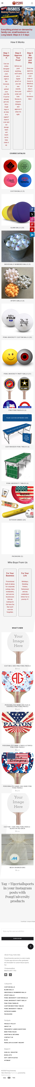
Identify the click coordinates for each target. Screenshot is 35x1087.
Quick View (17, 649)
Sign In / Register (11, 1052)
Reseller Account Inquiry (14, 1042)
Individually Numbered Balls (15, 992)
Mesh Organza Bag (17, 867)
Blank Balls (9, 989)
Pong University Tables (13, 1008)
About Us (7, 1026)
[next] (31, 10)
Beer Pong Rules (10, 1032)
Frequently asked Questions (15, 1029)
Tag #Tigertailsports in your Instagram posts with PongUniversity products (17, 892)
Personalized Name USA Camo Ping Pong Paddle (17, 787)
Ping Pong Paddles (11, 1003)
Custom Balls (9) (17, 191)
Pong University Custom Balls (16, 998)
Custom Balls (9, 987)
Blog (6, 1040)
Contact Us (8, 1037)
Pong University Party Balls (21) (17, 374)
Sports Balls (9, 995)
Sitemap (7, 1060)
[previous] (3, 10)
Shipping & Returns (11, 1034)
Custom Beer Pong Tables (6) (17, 447)
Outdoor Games (10, 1011)
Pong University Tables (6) (17, 483)
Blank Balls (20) (17, 228)
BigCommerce (5, 1075)
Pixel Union (14, 1073)
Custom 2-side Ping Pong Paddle (17, 666)
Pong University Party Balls (15, 1000)
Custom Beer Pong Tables (14, 1006)
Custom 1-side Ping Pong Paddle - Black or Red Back (17, 827)
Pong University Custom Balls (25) (17, 337)
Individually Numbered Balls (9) (17, 264)
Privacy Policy (10, 1023)
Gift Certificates (11, 1057)
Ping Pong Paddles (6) (17, 410)
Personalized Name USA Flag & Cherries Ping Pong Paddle (17, 705)
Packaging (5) (17, 556)
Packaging (8, 1014)
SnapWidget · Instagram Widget (28, 921)
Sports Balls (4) (17, 301)
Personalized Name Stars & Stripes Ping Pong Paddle (17, 746)
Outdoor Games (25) (17, 520)
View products (17, 174)
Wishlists (8, 1055)
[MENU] (2, 3)
